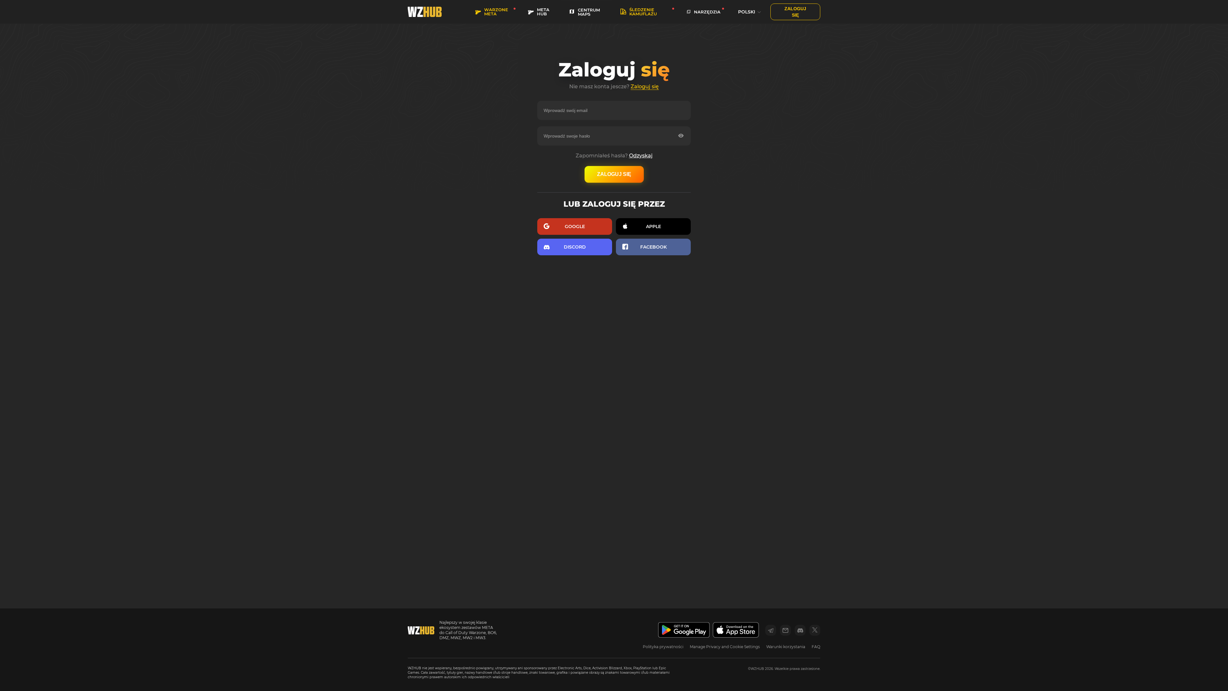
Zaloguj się (645, 86)
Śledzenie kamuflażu (643, 11)
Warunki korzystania (785, 646)
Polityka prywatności (663, 646)
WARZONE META (496, 11)
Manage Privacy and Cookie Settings (725, 646)
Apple (653, 226)
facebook (653, 247)
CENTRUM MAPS (589, 12)
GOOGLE (575, 226)
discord (575, 247)
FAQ (816, 646)
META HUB (543, 11)
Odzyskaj (641, 156)
